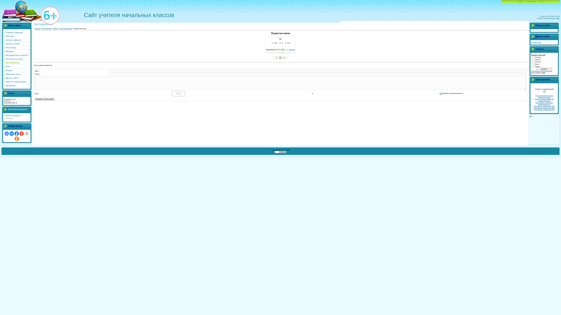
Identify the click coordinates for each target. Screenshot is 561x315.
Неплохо (538, 62)
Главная (520, 1)
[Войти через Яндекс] (21, 133)
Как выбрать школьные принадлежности (544, 103)
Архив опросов (546, 71)
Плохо (537, 64)
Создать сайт (536, 42)
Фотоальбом (46, 28)
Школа (55, 28)
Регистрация (531, 1)
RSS (558, 18)
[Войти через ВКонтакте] (11, 133)
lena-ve (292, 50)
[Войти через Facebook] (16, 133)
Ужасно (537, 66)
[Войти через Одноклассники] (17, 138)
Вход (541, 1)
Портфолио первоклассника (544, 106)
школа (8, 118)
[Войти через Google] (26, 133)
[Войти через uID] (7, 133)
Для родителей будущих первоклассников (544, 96)
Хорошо (537, 59)
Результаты (535, 71)
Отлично (538, 57)
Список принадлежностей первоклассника (544, 100)
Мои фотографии (12, 116)
